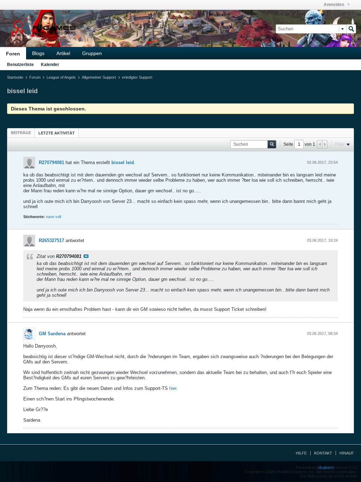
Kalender (50, 64)
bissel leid (122, 162)
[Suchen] (351, 29)
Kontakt (323, 453)
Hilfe (301, 453)
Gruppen (92, 53)
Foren (13, 53)
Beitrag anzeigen (86, 256)
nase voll (53, 217)
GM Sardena (52, 333)
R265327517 (51, 240)
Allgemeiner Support (99, 77)
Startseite (15, 77)
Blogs (38, 53)
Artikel (63, 53)
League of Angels (61, 77)
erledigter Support (137, 77)
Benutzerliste (20, 64)
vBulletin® (325, 467)
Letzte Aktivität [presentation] (56, 133)
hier (172, 388)
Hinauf (346, 453)
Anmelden (334, 4)
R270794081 (51, 162)
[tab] (21, 133)
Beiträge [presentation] (21, 133)
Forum (35, 77)
